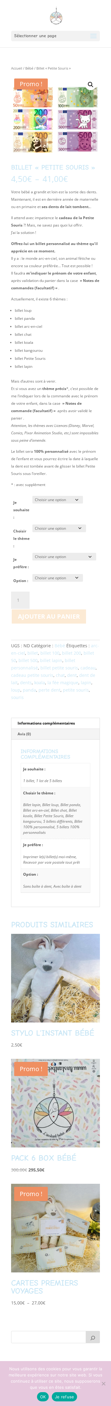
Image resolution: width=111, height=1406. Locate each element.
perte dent (49, 690)
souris (17, 697)
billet (32, 653)
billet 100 (50, 653)
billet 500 (28, 660)
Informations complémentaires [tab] (46, 723)
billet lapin (51, 660)
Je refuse (64, 1396)
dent (72, 675)
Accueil (16, 68)
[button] (90, 84)
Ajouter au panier (49, 616)
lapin (86, 682)
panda (29, 690)
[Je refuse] (103, 1383)
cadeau (88, 668)
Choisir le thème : (21, 538)
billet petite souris (59, 668)
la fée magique (62, 682)
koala (39, 682)
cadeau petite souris (32, 675)
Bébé (29, 68)
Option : (20, 580)
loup (15, 690)
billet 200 (71, 653)
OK (43, 1396)
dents (26, 682)
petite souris (76, 690)
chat (60, 675)
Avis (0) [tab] (24, 734)
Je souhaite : (21, 510)
